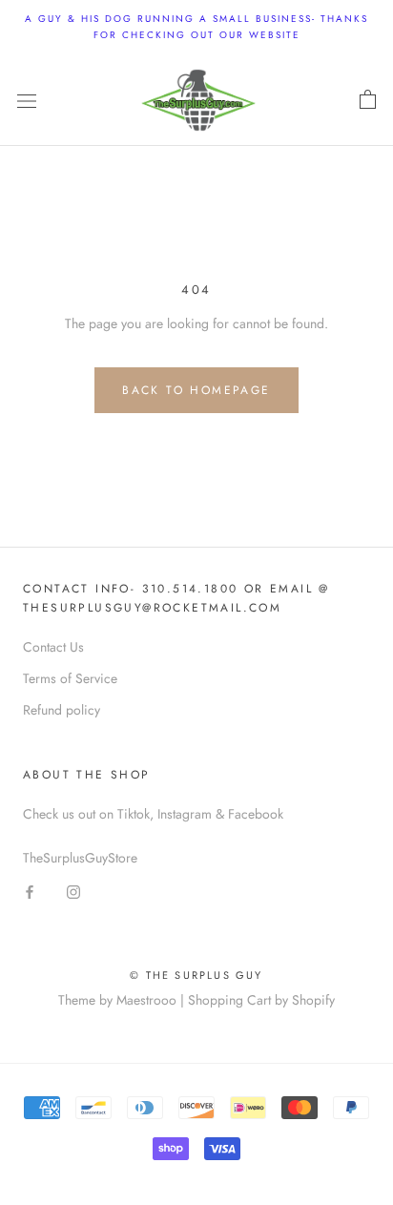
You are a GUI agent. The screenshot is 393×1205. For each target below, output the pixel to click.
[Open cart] (368, 100)
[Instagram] (73, 891)
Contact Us (53, 646)
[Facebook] (29, 891)
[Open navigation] (26, 100)
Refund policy (61, 709)
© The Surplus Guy (196, 975)
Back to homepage (196, 390)
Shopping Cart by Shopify (261, 999)
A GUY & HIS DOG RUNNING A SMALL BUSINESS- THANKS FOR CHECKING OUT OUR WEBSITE (196, 26)
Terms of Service (70, 678)
